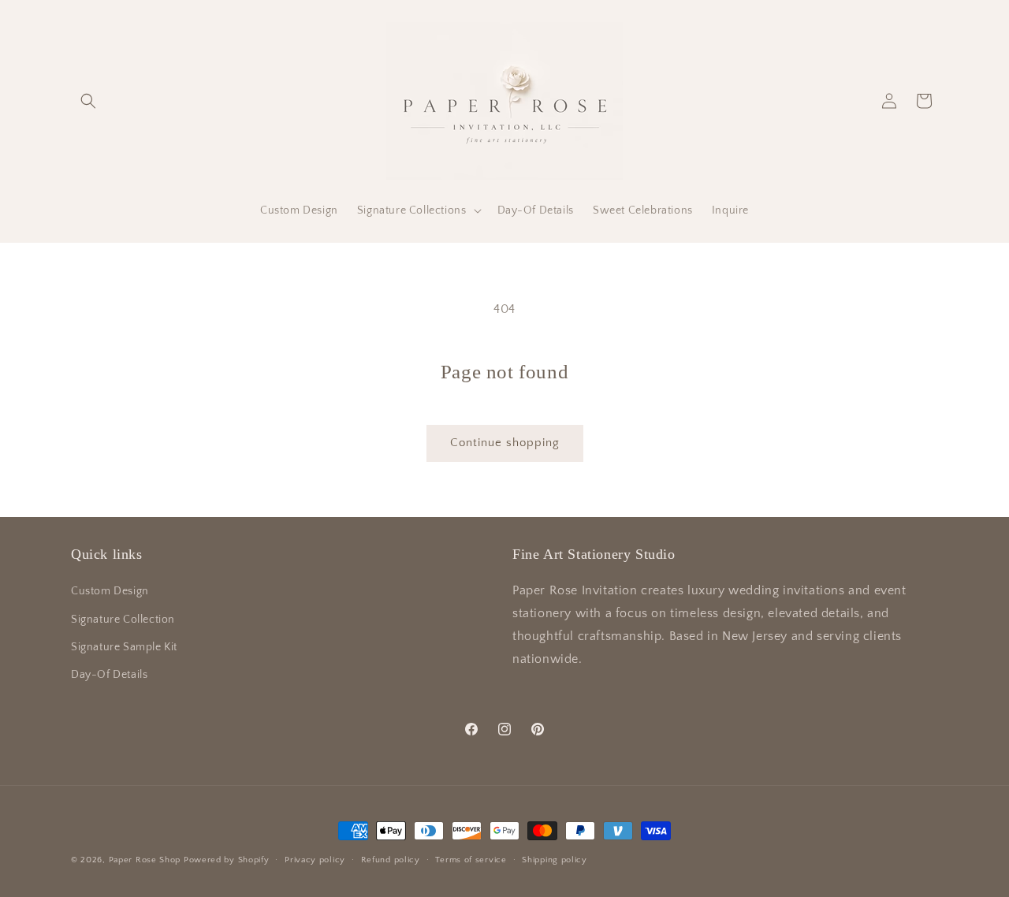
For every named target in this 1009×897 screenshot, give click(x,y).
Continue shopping (505, 442)
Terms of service (470, 860)
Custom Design (110, 591)
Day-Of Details (109, 674)
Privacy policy (315, 860)
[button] (88, 101)
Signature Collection (123, 619)
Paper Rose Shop (145, 860)
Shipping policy (554, 860)
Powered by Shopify (227, 860)
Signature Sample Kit (124, 647)
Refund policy (390, 860)
